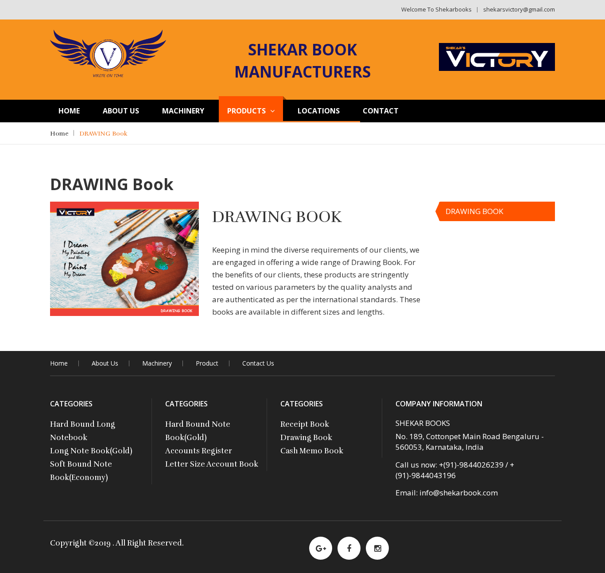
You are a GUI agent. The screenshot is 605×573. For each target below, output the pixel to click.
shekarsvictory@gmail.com (519, 9)
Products (246, 111)
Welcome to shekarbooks (436, 9)
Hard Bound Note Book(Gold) (197, 431)
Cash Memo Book (311, 451)
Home (69, 111)
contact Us (258, 363)
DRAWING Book (103, 133)
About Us (121, 111)
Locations (319, 111)
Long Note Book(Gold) (91, 451)
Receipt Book (304, 424)
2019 (103, 543)
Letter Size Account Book (211, 464)
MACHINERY (183, 111)
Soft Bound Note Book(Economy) (81, 471)
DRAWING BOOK (474, 211)
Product (207, 363)
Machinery (157, 363)
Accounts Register (198, 451)
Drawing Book (306, 437)
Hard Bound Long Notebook (82, 431)
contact (381, 111)
